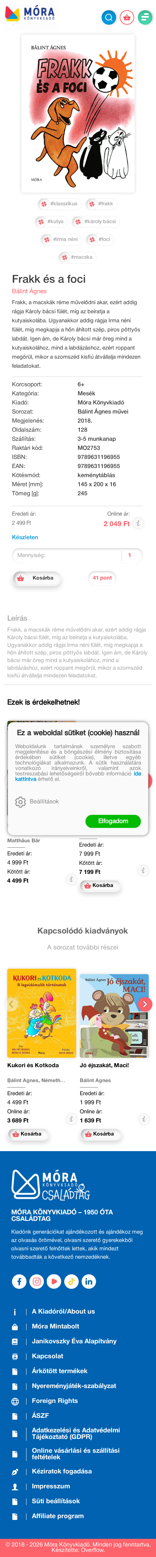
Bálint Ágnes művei (103, 412)
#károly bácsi (100, 221)
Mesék (86, 393)
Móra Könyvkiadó (101, 403)
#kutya (55, 221)
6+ (81, 384)
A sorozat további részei (82, 948)
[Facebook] (19, 1281)
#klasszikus (63, 204)
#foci (104, 239)
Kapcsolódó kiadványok (82, 931)
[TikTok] (71, 1281)
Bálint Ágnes (29, 291)
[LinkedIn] (89, 1281)
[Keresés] (109, 17)
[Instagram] (36, 1281)
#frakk (105, 204)
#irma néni (65, 239)
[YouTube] (54, 1281)
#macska (82, 257)
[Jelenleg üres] (127, 17)
